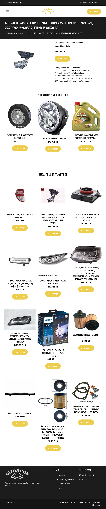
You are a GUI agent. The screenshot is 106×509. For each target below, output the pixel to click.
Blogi (60, 488)
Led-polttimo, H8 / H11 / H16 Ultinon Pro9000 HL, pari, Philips (53, 353)
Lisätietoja (62, 59)
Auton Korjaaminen (66, 479)
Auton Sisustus (64, 484)
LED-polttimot (77, 42)
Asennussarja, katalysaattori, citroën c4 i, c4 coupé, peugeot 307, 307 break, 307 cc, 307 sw (86, 409)
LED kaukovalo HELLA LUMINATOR (53, 138)
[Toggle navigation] (7, 11)
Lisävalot (68, 42)
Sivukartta (96, 505)
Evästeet (80, 502)
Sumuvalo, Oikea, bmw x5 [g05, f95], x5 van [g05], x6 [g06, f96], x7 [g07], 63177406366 (20, 283)
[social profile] (20, 3)
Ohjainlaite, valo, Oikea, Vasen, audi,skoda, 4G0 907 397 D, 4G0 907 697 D (86, 217)
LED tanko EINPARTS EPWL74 (19, 413)
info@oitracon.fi (94, 3)
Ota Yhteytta (70, 502)
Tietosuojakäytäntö (92, 502)
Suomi (85, 3)
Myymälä (94, 12)
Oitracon (61, 475)
